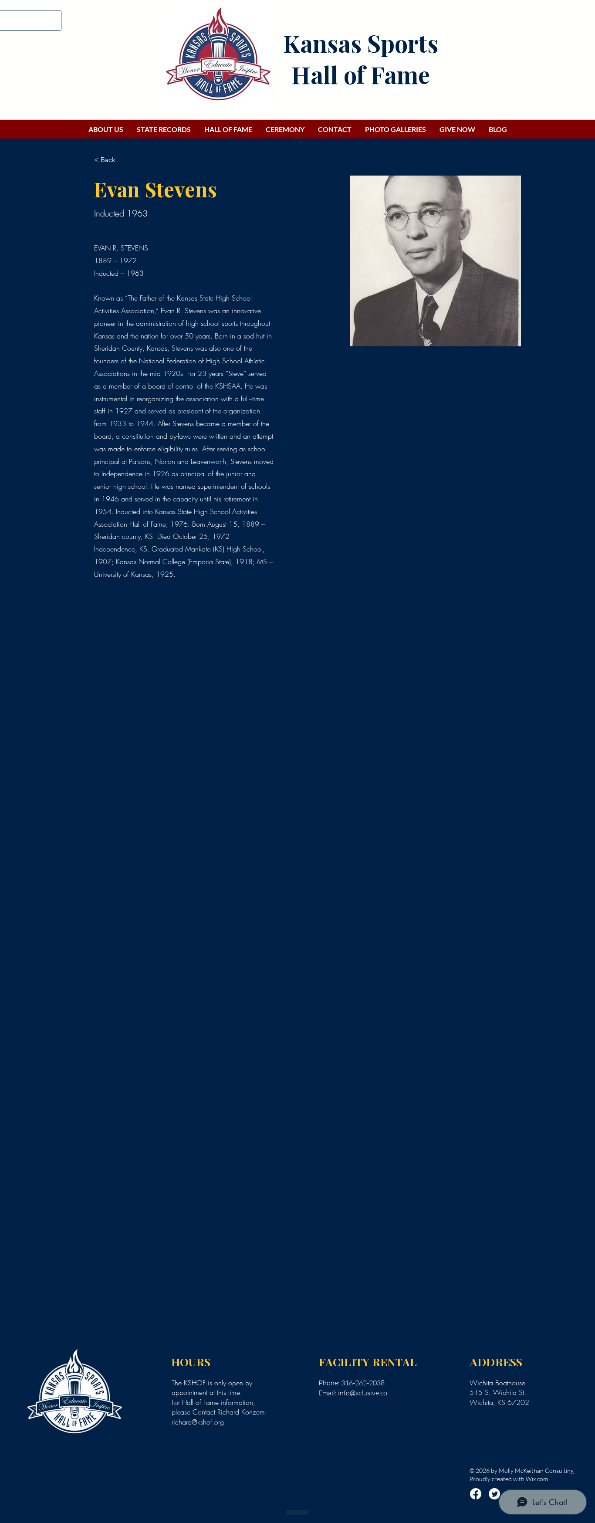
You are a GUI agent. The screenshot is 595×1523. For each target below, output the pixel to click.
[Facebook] (475, 1493)
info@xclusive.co (362, 1392)
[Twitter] (494, 1493)
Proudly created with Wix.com (509, 1478)
